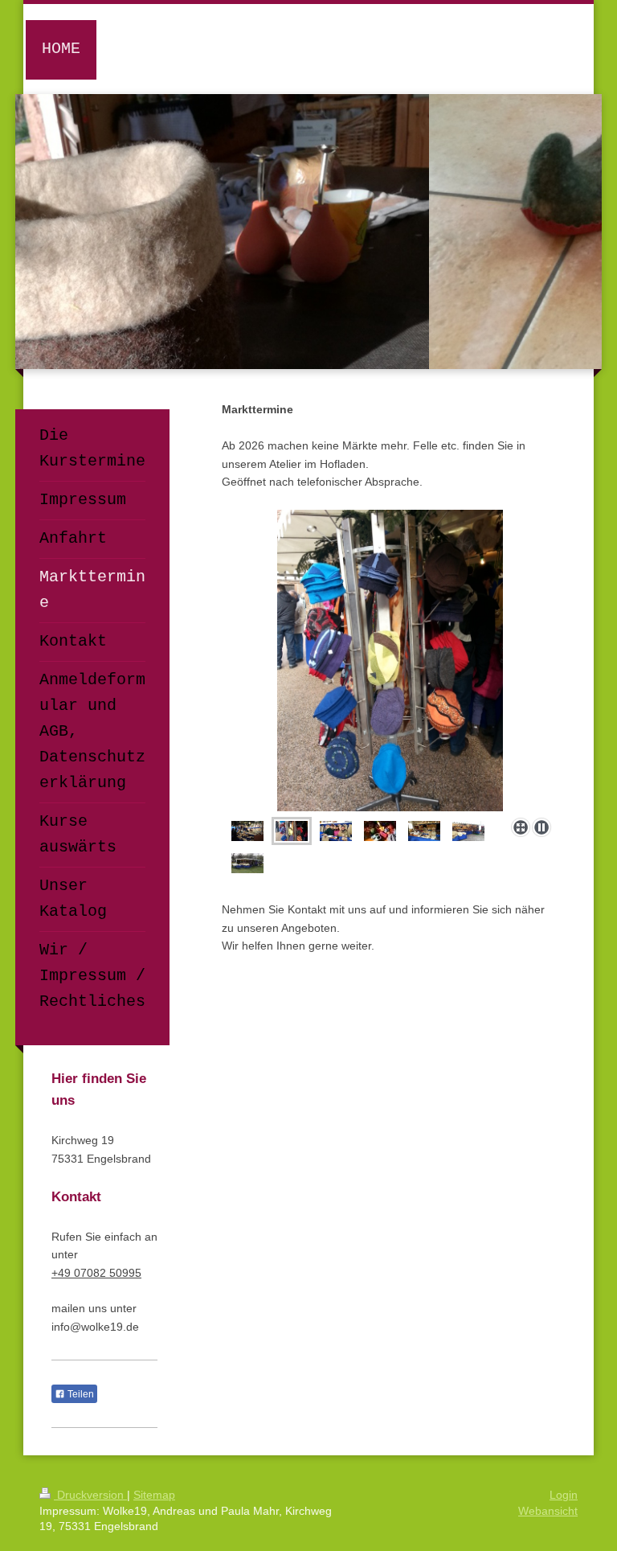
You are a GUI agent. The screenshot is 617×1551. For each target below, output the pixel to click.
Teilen (79, 1394)
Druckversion (90, 1494)
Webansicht (548, 1510)
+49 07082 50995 (96, 1272)
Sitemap (154, 1494)
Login (564, 1494)
